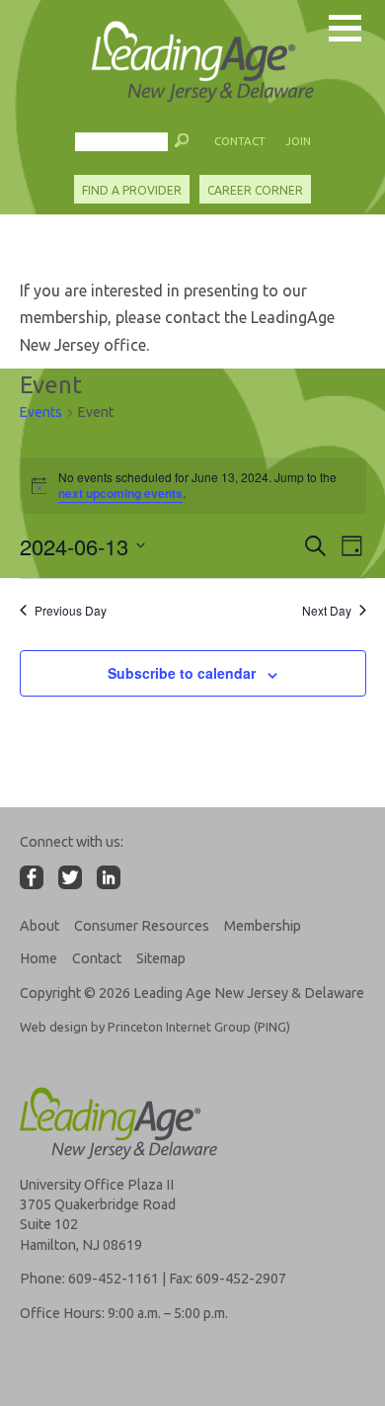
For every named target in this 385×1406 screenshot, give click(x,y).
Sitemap (161, 958)
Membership (262, 926)
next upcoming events (120, 493)
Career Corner (255, 190)
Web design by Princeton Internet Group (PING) (155, 1027)
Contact (240, 140)
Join (298, 140)
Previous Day (71, 611)
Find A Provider (132, 190)
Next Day (326, 611)
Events (41, 412)
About (39, 926)
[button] (182, 145)
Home (38, 958)
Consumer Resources (141, 926)
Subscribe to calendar (182, 673)
